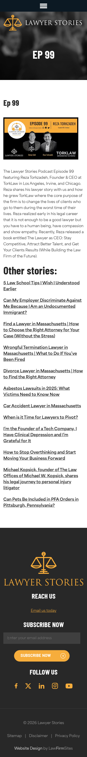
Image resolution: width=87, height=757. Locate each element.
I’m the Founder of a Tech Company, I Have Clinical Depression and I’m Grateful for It (40, 435)
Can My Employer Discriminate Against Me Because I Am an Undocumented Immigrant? (42, 307)
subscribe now (36, 656)
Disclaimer (38, 736)
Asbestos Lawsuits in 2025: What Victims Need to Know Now (36, 392)
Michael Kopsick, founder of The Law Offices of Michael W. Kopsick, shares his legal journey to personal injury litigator (40, 479)
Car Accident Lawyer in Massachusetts (42, 406)
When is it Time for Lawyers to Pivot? (40, 418)
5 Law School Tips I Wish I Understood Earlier (41, 286)
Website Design (28, 749)
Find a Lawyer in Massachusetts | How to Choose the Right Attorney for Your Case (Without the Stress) (41, 330)
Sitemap (14, 736)
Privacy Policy (67, 736)
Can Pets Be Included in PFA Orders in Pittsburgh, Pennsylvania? (41, 503)
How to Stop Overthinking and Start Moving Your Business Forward (39, 456)
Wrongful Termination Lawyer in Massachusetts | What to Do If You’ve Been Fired (40, 354)
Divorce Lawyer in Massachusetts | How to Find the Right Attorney (43, 374)
